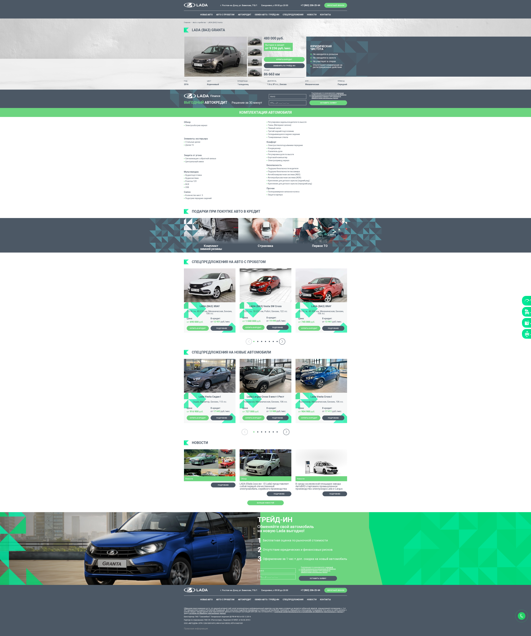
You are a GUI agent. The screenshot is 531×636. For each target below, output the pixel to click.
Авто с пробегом (225, 15)
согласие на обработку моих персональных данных (326, 97)
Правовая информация (196, 628)
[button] (242, 54)
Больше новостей (265, 503)
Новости (312, 15)
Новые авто (206, 15)
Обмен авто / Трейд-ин (267, 15)
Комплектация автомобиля (265, 112)
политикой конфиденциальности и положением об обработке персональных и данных (329, 94)
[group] (215, 57)
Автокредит (244, 15)
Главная (187, 22)
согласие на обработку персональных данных (207, 613)
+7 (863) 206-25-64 (310, 5)
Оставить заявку (328, 103)
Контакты (325, 15)
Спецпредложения (293, 15)
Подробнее (221, 328)
